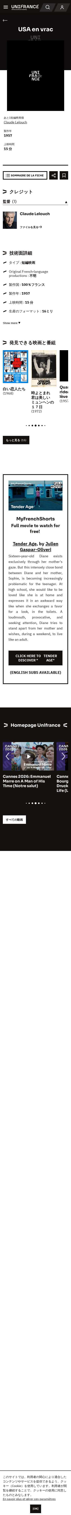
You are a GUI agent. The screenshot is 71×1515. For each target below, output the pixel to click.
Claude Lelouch (15, 122)
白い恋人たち (14, 389)
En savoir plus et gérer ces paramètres (29, 1499)
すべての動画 (14, 819)
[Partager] (53, 175)
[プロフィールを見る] (62, 7)
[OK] (35, 1508)
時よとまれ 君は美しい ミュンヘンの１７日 (42, 400)
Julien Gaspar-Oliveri (39, 546)
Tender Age (25, 544)
